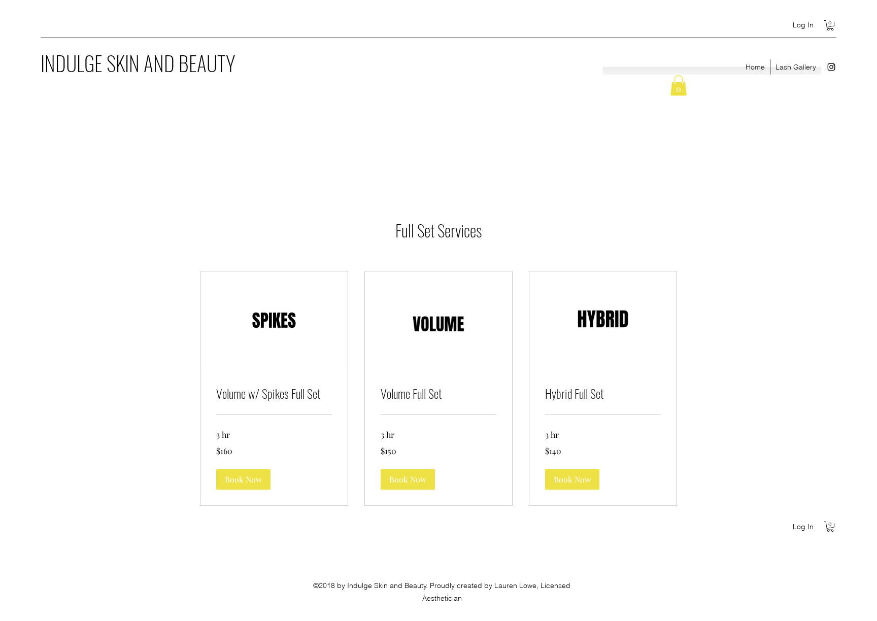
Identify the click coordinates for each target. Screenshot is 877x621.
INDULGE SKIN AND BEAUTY (138, 63)
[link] (274, 394)
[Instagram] (831, 67)
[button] (830, 25)
